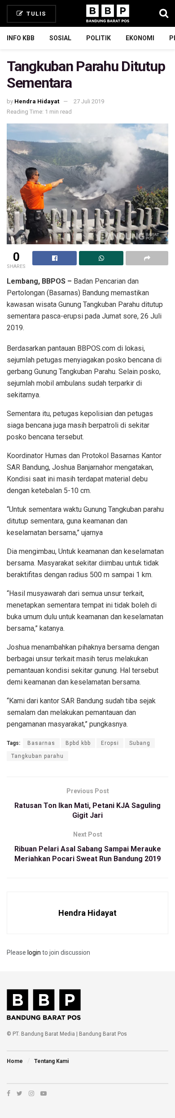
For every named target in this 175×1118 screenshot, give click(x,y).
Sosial (60, 38)
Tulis (35, 13)
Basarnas (41, 743)
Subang (139, 743)
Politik (98, 38)
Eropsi (110, 743)
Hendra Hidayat (36, 101)
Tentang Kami (51, 1061)
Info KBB (21, 38)
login (34, 952)
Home (15, 1061)
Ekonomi (140, 38)
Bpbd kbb (78, 743)
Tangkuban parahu (37, 756)
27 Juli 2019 (89, 101)
